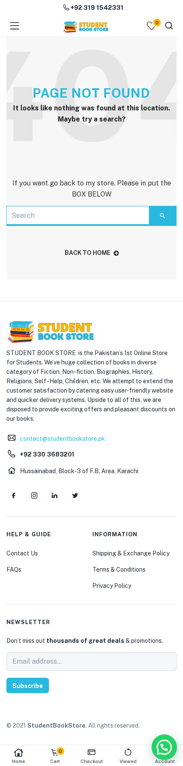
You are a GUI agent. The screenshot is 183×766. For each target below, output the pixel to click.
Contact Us (22, 553)
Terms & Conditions (119, 569)
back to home (87, 252)
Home (18, 761)
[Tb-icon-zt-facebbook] (13, 495)
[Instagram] (34, 495)
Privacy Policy (111, 585)
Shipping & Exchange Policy (130, 553)
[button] (164, 747)
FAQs (13, 569)
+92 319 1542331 (96, 7)
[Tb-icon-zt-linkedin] (54, 495)
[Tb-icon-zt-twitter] (75, 495)
